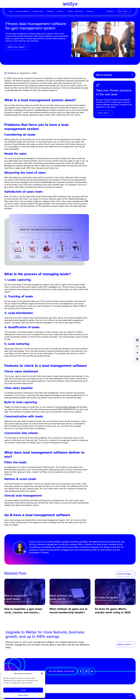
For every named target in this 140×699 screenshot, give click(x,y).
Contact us (90, 11)
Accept (23, 690)
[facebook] (81, 671)
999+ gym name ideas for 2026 (114, 609)
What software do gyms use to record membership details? (23, 610)
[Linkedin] (24, 552)
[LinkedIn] (92, 671)
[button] (42, 673)
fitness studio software (66, 407)
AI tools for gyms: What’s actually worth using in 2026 (67, 610)
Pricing (70, 11)
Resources (78, 11)
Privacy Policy (23, 695)
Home (11, 11)
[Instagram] (86, 671)
